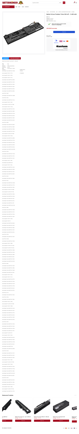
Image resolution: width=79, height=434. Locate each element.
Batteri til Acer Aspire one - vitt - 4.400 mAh (67, 416)
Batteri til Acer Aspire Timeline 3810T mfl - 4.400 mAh (48, 417)
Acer (51, 36)
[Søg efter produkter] (64, 2)
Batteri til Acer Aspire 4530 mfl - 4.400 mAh (10, 416)
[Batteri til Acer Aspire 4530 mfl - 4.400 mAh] (11, 407)
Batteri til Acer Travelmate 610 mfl (28, 416)
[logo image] (13, 2)
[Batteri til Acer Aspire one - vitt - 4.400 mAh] (68, 407)
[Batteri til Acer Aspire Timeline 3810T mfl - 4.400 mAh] (49, 407)
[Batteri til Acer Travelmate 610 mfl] (30, 407)
